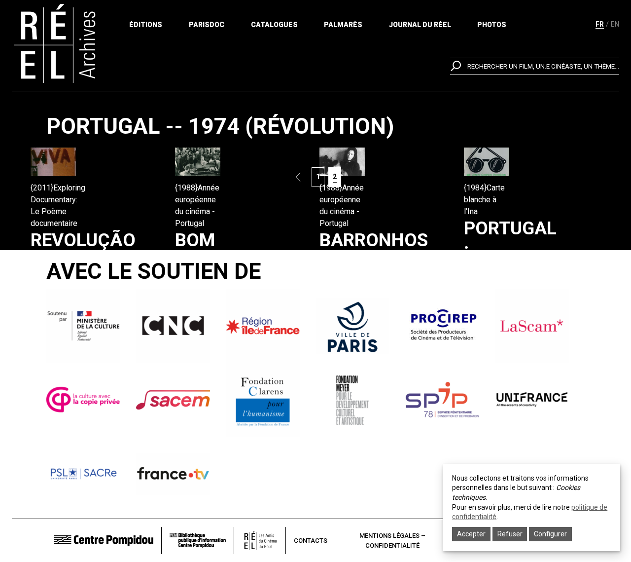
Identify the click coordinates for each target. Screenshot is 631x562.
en (615, 24)
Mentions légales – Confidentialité (392, 540)
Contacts (310, 540)
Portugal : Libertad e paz (510, 272)
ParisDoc (206, 25)
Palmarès (343, 25)
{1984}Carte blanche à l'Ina (484, 199)
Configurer (550, 534)
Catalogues (274, 25)
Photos (491, 25)
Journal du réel (420, 25)
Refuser (510, 534)
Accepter (471, 534)
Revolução (83, 240)
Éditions (145, 25)
